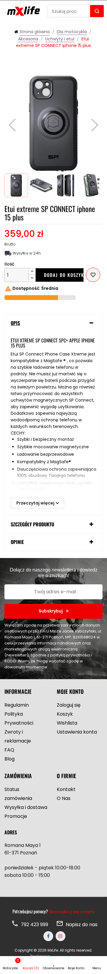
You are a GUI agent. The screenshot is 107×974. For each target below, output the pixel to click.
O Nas (63, 798)
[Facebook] (48, 936)
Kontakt (66, 789)
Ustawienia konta (77, 731)
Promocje (15, 816)
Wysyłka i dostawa (25, 807)
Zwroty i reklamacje (17, 736)
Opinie (17, 542)
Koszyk (65, 714)
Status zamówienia (18, 794)
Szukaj (97, 11)
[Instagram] (60, 936)
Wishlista (67, 723)
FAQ (9, 749)
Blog (9, 758)
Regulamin (16, 705)
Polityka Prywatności (18, 718)
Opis (15, 323)
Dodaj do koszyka (64, 275)
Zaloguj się (69, 705)
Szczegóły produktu (32, 524)
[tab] (53, 323)
